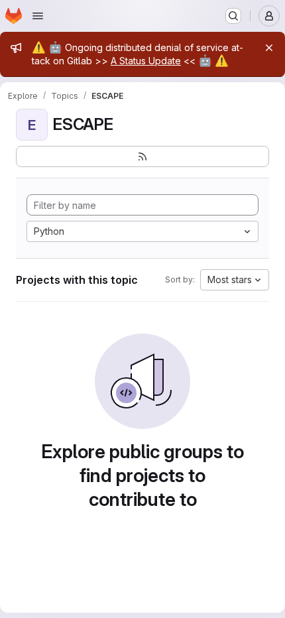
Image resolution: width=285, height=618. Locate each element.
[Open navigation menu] (37, 16)
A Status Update (146, 60)
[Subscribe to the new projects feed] (142, 156)
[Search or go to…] (233, 16)
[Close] (269, 48)
